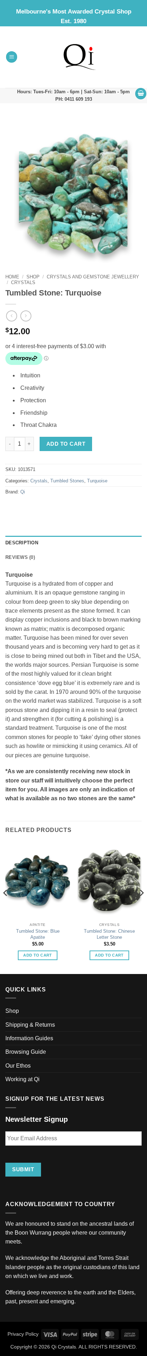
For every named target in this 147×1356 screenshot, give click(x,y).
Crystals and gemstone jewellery (93, 276)
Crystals (23, 282)
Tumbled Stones (67, 480)
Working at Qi (22, 1079)
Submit (23, 1169)
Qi (22, 491)
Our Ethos (18, 1066)
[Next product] (11, 315)
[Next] (141, 907)
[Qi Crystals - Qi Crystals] (79, 57)
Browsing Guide (25, 1052)
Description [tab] (21, 542)
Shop (33, 276)
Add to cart (65, 444)
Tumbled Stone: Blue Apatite (38, 934)
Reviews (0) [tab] (20, 557)
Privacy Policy (23, 1334)
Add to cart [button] (37, 955)
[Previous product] (25, 315)
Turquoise (97, 480)
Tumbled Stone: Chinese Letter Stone (109, 934)
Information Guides (29, 1038)
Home (12, 276)
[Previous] (5, 907)
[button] (11, 57)
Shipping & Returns (30, 1025)
